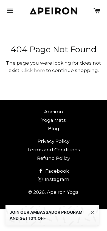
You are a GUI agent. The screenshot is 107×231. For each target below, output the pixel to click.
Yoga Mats (53, 120)
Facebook (56, 171)
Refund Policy (53, 158)
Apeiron (53, 111)
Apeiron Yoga (63, 192)
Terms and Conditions (53, 149)
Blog (53, 128)
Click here (33, 70)
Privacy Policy (53, 141)
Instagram (56, 179)
